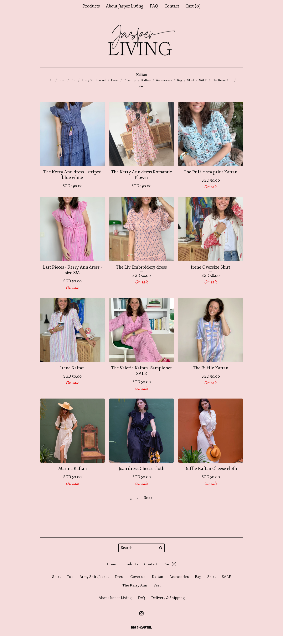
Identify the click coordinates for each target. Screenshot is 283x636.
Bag (179, 80)
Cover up (130, 80)
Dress (115, 80)
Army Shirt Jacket (93, 80)
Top (73, 80)
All (51, 80)
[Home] (141, 40)
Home (112, 564)
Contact (171, 6)
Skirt (190, 80)
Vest (142, 86)
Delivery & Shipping (168, 597)
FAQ (154, 6)
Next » (148, 498)
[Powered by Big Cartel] (141, 627)
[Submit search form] (160, 548)
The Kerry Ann (222, 80)
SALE (203, 80)
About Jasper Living (124, 6)
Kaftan (146, 80)
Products (91, 6)
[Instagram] (141, 613)
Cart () (193, 6)
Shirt (62, 80)
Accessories (164, 80)
